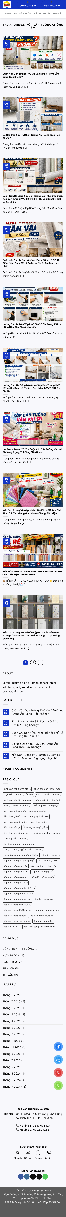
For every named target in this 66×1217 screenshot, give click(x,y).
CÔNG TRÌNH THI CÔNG (18, 948)
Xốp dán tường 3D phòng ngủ (19, 860)
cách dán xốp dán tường (48, 794)
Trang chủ (10, 13)
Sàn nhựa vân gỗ (12, 827)
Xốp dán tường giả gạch (16, 877)
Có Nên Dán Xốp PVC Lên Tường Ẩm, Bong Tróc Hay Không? (31, 136)
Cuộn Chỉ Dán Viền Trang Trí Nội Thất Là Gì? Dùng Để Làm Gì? (37, 734)
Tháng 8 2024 (12, 1080)
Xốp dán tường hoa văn (16, 882)
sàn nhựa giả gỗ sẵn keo (36, 816)
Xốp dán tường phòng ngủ (17, 899)
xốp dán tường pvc (43, 899)
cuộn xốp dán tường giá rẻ (17, 789)
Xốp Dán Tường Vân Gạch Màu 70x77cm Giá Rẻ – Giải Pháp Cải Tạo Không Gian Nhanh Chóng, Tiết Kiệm (32, 512)
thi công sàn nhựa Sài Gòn (46, 833)
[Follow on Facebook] (21, 1177)
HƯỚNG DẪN (11, 955)
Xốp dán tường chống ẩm (44, 866)
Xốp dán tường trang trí (41, 915)
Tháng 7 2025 (11, 1060)
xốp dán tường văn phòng (17, 921)
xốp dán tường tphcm (15, 915)
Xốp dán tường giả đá (43, 877)
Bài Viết (58, 13)
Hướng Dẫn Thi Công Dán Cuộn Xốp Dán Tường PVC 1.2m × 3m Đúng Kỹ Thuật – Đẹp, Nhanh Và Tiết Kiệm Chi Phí (31, 388)
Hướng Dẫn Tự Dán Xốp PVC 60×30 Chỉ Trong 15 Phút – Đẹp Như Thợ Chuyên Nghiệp (32, 326)
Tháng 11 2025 (12, 1047)
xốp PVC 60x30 (12, 926)
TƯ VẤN (8, 975)
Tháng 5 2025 (12, 1067)
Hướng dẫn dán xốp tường (17, 805)
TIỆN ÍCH (8, 968)
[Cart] (15, 4)
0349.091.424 (41, 1125)
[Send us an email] (39, 1177)
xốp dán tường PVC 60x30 (17, 904)
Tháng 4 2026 (12, 1021)
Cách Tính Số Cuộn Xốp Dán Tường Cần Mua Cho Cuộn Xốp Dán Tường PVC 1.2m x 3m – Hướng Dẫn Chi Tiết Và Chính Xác (33, 199)
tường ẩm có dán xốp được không (21, 855)
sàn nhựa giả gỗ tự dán (15, 822)
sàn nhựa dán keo (38, 811)
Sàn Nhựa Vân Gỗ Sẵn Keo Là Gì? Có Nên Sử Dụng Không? (35, 723)
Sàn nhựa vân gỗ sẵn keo (16, 833)
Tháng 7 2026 (11, 1001)
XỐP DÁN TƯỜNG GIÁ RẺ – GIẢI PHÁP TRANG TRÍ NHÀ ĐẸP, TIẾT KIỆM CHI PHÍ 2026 (33, 573)
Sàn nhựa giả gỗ (12, 816)
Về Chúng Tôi (42, 13)
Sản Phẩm (25, 13)
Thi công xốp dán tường (16, 838)
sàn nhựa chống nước (15, 811)
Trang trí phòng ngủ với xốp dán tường (23, 849)
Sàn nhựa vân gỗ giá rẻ (36, 827)
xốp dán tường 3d (51, 855)
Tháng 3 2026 (12, 1027)
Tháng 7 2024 (11, 1086)
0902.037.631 (41, 1129)
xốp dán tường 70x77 (48, 860)
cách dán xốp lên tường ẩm (17, 800)
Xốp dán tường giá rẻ (42, 871)
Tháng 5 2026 (12, 1014)
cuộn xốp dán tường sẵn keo (18, 794)
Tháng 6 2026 (12, 1008)
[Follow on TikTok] (33, 1177)
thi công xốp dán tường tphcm (19, 844)
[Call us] (45, 1177)
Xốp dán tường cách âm (16, 871)
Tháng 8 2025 (12, 1054)
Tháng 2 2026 (12, 1034)
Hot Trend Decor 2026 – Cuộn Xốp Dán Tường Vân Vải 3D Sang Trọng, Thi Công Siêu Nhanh (32, 451)
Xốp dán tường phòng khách (18, 893)
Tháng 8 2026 (12, 995)
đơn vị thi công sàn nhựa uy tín (39, 926)
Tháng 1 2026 (11, 1040)
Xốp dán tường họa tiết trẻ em (19, 888)
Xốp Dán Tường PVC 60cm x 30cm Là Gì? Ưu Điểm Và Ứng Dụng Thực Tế (35, 756)
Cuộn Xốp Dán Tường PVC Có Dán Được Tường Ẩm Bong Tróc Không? (31, 75)
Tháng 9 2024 (12, 1073)
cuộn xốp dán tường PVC (47, 789)
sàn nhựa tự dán (39, 822)
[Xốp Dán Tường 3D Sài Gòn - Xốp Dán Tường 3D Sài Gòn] (7, 4)
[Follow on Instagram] (27, 1177)
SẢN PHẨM (10, 962)
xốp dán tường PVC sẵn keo (18, 910)
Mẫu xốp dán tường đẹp (46, 805)
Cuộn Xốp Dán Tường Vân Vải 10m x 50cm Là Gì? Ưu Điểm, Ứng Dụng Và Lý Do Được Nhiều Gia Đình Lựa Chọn (31, 263)
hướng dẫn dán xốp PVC (47, 800)
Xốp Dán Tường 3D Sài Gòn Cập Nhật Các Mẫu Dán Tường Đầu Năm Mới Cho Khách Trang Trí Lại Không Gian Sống (31, 635)
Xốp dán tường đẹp (43, 921)
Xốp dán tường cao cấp (16, 866)
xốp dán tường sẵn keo (47, 910)
